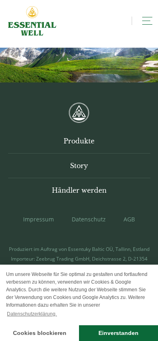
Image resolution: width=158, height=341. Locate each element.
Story (79, 166)
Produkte (79, 141)
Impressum (38, 219)
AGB (129, 219)
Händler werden (79, 190)
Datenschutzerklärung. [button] (32, 314)
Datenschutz (89, 219)
